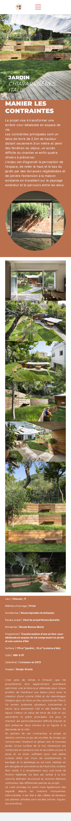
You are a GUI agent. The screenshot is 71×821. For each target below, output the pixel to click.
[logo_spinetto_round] (19, 5)
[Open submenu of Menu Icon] (43, 7)
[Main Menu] (38, 7)
